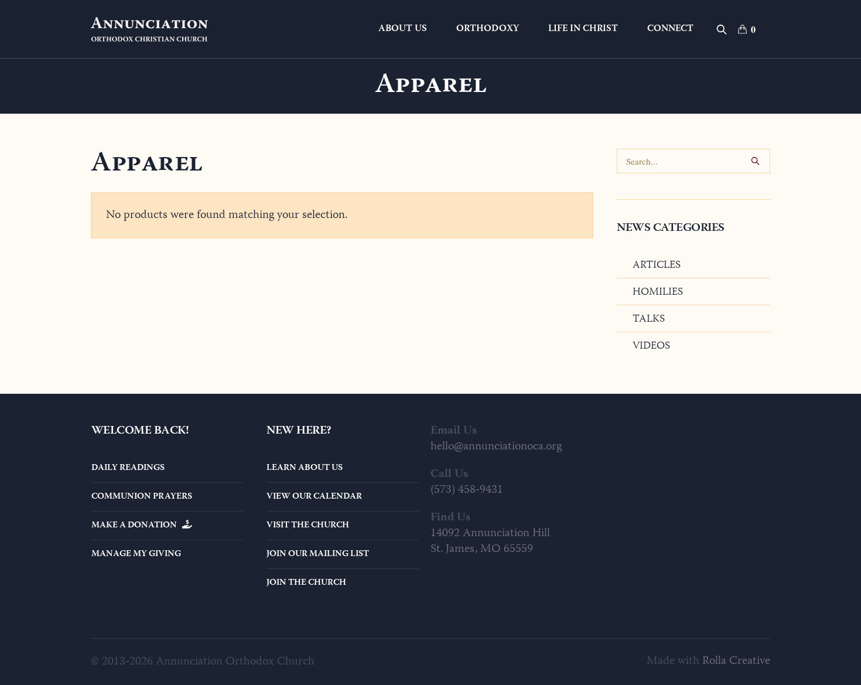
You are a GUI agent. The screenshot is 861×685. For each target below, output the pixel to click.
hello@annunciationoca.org (496, 446)
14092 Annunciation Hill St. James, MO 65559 (490, 541)
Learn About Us (304, 468)
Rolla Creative (736, 661)
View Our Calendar (314, 497)
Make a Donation (136, 526)
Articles (657, 265)
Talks (649, 319)
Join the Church (306, 583)
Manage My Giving (136, 554)
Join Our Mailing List (317, 554)
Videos (651, 346)
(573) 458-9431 (466, 490)
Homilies (658, 292)
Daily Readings (128, 468)
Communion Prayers (141, 497)
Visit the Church (307, 526)
